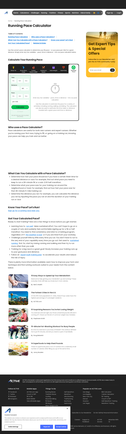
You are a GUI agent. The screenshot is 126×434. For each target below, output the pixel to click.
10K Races (48, 403)
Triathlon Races (50, 394)
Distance (14, 85)
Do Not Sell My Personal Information (106, 413)
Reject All (47, 427)
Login (119, 13)
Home (10, 21)
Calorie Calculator (108, 394)
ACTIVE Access (99, 421)
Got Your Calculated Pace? (19, 43)
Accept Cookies (61, 427)
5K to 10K (30, 396)
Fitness (60, 13)
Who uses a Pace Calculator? (43, 37)
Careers (77, 420)
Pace (13, 93)
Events (15, 13)
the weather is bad (34, 234)
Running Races (50, 392)
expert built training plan (31, 254)
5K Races (48, 401)
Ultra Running (68, 396)
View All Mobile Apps (33, 401)
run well (29, 226)
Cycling (48, 396)
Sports (67, 13)
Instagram (13, 399)
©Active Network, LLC (77, 426)
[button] (20, 111)
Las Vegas (86, 403)
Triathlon (52, 13)
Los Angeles (87, 394)
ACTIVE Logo (12, 380)
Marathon (67, 394)
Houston (86, 401)
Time (12, 77)
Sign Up (110, 13)
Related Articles (39, 43)
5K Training (105, 396)
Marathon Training (108, 403)
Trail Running (68, 399)
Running (44, 13)
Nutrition (75, 13)
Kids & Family (85, 13)
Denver (85, 399)
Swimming (67, 403)
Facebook (13, 392)
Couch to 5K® (31, 394)
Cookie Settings (13, 427)
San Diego (86, 392)
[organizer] (98, 13)
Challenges (35, 13)
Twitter (12, 394)
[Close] (67, 408)
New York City (87, 396)
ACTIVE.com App (32, 392)
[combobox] (25, 88)
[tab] (13, 68)
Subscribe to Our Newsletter (81, 413)
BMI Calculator (106, 392)
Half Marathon (69, 392)
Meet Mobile (31, 399)
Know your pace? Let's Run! (62, 40)
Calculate (20, 107)
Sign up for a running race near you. (23, 210)
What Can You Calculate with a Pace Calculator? (28, 40)
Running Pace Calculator (18, 37)
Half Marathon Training (109, 401)
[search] (102, 13)
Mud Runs (67, 401)
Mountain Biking (50, 399)
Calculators (24, 13)
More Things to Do (51, 406)
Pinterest (13, 396)
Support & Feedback (85, 421)
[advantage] (94, 13)
